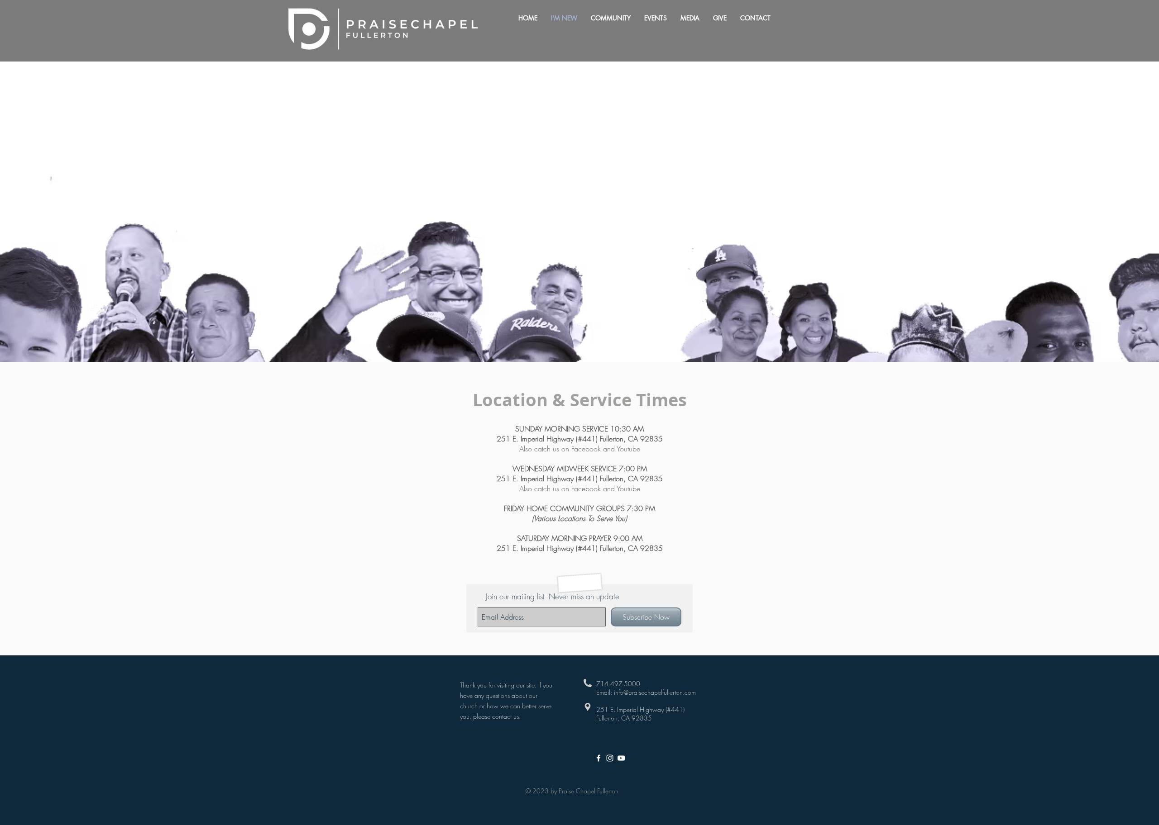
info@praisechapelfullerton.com (655, 692)
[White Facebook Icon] (598, 758)
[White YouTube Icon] (621, 758)
